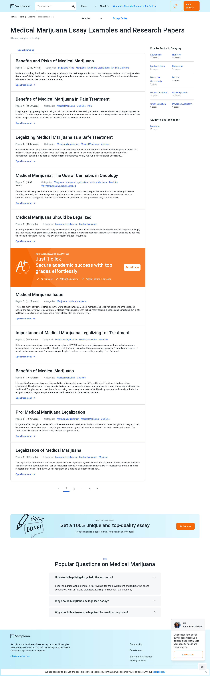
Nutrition (176, 54)
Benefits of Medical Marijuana (45, 370)
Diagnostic (177, 66)
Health (22, 17)
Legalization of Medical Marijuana (48, 450)
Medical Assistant (159, 92)
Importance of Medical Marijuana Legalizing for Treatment (72, 332)
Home (14, 17)
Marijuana (155, 126)
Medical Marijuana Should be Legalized (53, 217)
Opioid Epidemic (180, 92)
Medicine (32, 17)
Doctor (175, 77)
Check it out (188, 654)
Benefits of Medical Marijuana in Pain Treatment (63, 99)
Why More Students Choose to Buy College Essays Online (134, 8)
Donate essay (137, 650)
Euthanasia (156, 54)
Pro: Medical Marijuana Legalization (50, 412)
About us (103, 8)
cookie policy (159, 672)
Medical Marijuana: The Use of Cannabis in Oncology (67, 175)
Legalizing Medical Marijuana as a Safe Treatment (64, 137)
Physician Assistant (182, 104)
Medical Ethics (157, 66)
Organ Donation (158, 104)
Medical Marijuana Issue (39, 294)
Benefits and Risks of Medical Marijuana (55, 60)
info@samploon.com (20, 656)
